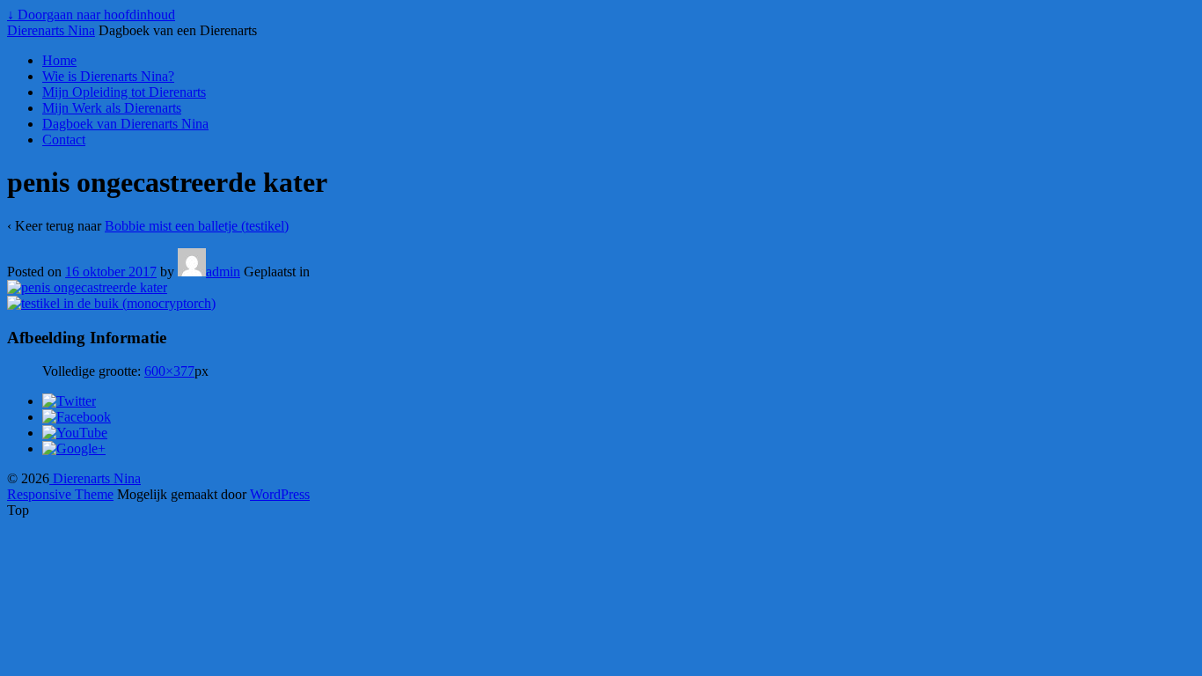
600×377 (169, 371)
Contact (63, 139)
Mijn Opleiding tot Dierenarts (124, 91)
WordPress (280, 494)
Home (59, 60)
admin (223, 271)
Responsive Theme (60, 494)
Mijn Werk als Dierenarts (111, 107)
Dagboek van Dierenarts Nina (125, 123)
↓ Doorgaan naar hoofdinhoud (91, 14)
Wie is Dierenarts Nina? (108, 76)
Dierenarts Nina (51, 30)
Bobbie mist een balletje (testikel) (197, 225)
